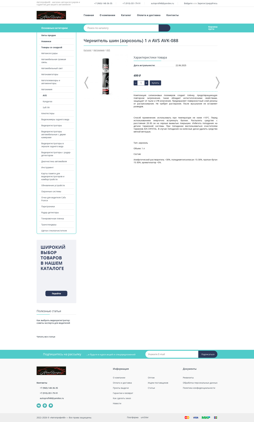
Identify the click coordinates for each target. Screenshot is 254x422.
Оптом (151, 377)
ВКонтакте (37, 403)
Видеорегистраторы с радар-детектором (56, 154)
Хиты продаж (48, 35)
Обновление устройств (53, 185)
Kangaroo (47, 101)
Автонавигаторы (49, 74)
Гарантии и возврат (123, 393)
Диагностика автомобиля (54, 161)
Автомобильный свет (52, 68)
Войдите (188, 3)
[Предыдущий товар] (86, 83)
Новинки (46, 41)
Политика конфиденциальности (199, 388)
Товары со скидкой (51, 47)
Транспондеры (48, 224)
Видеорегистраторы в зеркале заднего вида (52, 145)
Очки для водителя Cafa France (53, 199)
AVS (45, 95)
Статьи (151, 388)
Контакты (172, 15)
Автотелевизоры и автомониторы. (50, 82)
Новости (117, 403)
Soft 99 (46, 107)
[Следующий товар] (217, 83)
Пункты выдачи (121, 388)
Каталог (126, 15)
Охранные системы (51, 191)
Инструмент (47, 167)
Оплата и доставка (149, 15)
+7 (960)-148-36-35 (103, 3)
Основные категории (54, 28)
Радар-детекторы (50, 212)
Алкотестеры (47, 113)
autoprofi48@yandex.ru (162, 3)
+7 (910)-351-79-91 (132, 3)
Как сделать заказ (122, 398)
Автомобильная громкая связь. (53, 61)
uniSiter (145, 417)
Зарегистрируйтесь (207, 3)
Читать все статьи (46, 336)
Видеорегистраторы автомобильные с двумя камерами (53, 134)
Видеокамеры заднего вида (55, 119)
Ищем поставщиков (158, 382)
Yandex (43, 403)
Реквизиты (188, 377)
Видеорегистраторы (51, 125)
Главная (89, 15)
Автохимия (46, 89)
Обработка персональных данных (200, 382)
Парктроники (48, 206)
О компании (107, 15)
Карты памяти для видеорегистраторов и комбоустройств (52, 176)
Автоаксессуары (49, 53)
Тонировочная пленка (52, 218)
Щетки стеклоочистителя (54, 230)
